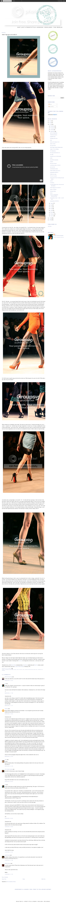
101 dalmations (53, 150)
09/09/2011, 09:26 (9, 818)
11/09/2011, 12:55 (9, 852)
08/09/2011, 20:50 (9, 756)
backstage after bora (53, 138)
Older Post (43, 879)
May (51, 208)
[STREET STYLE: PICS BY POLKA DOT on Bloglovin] (52, 114)
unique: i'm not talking (54, 149)
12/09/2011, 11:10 (9, 874)
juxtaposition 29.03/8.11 (54, 201)
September (52, 131)
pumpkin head (52, 136)
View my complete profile (58, 237)
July (51, 205)
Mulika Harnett (7, 863)
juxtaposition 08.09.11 (54, 172)
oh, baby (51, 154)
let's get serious (53, 145)
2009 (50, 219)
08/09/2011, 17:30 (9, 693)
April (51, 210)
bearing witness (53, 191)
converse (7, 669)
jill (5, 683)
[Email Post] (12, 668)
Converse (20, 660)
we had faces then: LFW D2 (55, 165)
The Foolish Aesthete (9, 769)
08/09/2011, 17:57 (9, 705)
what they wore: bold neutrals (55, 156)
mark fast (35, 669)
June (51, 206)
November (52, 127)
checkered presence (53, 134)
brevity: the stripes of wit (54, 141)
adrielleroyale (7, 855)
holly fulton (19, 669)
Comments (51, 106)
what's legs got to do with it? (9, 34)
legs (23, 669)
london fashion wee (29, 669)
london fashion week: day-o (55, 170)
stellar (51, 158)
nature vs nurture (53, 189)
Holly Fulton (13, 665)
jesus (51, 140)
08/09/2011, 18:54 (9, 713)
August (51, 203)
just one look (52, 167)
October (52, 129)
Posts (50, 104)
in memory (52, 182)
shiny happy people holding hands (56, 147)
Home (24, 879)
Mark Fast (36, 665)
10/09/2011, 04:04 (9, 826)
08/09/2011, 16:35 (9, 680)
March (51, 212)
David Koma (25, 665)
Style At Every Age (8, 676)
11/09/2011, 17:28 (9, 860)
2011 (50, 124)
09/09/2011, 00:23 (9, 781)
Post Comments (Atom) (11, 881)
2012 (50, 122)
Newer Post (4, 879)
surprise (51, 161)
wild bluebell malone (54, 168)
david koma (11, 669)
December (52, 126)
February (52, 214)
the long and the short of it (55, 152)
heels (15, 669)
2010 (50, 218)
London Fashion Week (19, 666)
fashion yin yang (53, 174)
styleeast (6, 708)
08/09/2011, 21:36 (9, 766)
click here (49, 226)
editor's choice (52, 143)
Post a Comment (5, 877)
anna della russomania (54, 159)
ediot (6, 759)
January (51, 215)
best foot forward (53, 163)
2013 (50, 120)
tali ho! (51, 180)
